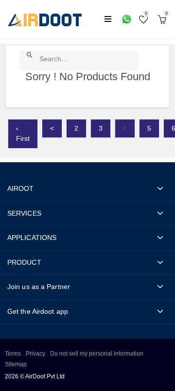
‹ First (23, 133)
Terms (13, 353)
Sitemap (16, 364)
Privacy (35, 353)
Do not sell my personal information (96, 353)
